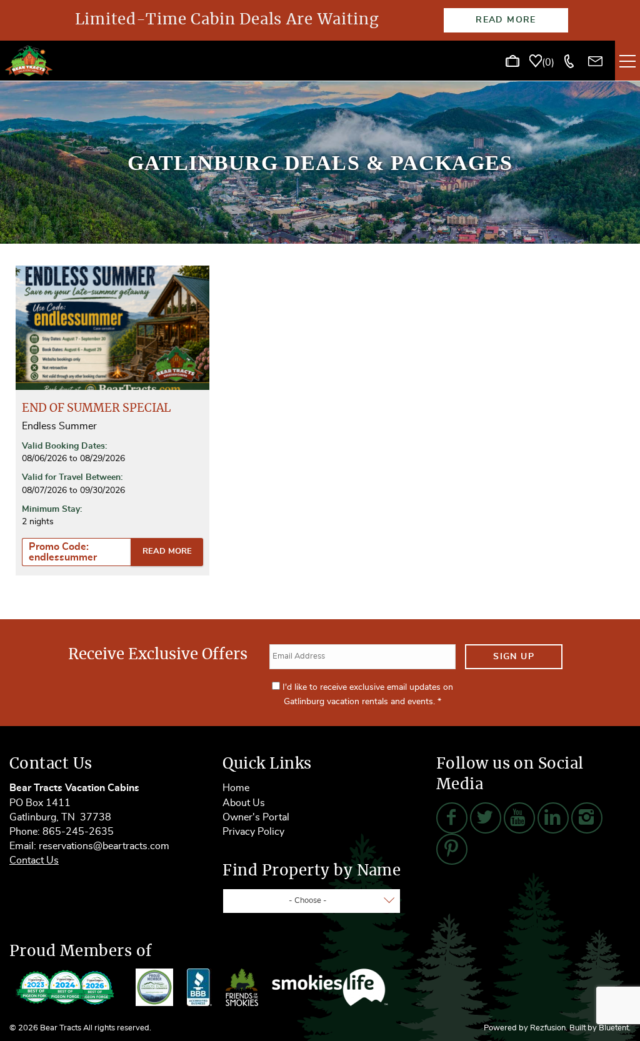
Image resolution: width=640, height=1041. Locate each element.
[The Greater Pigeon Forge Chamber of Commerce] (154, 987)
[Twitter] (485, 818)
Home (235, 788)
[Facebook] (452, 818)
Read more (167, 551)
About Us (243, 803)
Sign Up (513, 656)
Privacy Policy (253, 832)
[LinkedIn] (553, 818)
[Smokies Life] (330, 987)
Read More (506, 20)
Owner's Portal (255, 817)
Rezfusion (548, 1028)
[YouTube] (519, 818)
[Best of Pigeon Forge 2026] (65, 987)
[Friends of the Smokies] (242, 987)
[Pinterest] (452, 849)
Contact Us (34, 860)
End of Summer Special (96, 408)
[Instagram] (586, 818)
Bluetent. (615, 1028)
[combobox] (311, 901)
